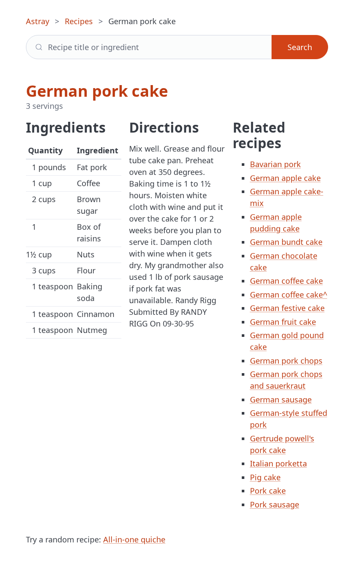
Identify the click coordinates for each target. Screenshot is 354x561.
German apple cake (285, 178)
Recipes (79, 21)
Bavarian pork (275, 164)
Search (300, 47)
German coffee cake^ (288, 294)
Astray (37, 21)
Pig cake (265, 477)
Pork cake (268, 490)
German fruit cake (283, 322)
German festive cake (287, 308)
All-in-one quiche (134, 539)
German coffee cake (286, 281)
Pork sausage (274, 504)
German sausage (281, 399)
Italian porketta (278, 463)
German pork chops (286, 360)
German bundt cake (286, 242)
